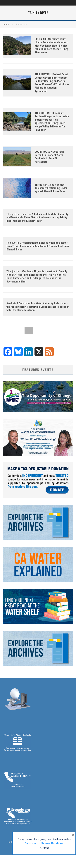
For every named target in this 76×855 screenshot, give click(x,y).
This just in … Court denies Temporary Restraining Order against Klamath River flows (51, 188)
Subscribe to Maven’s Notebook (44, 843)
